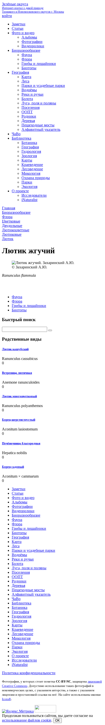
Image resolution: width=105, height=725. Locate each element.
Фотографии (22, 506)
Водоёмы (19, 555)
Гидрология (21, 616)
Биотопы (19, 310)
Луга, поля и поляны (29, 568)
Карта (16, 542)
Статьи (17, 493)
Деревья (18, 585)
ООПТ (17, 577)
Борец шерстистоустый (18, 419)
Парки (17, 647)
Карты (17, 625)
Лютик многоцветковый (19, 396)
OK (57, 720)
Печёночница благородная (21, 443)
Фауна (17, 297)
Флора (17, 301)
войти (7, 16)
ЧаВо (16, 599)
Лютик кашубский (15, 349)
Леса (16, 546)
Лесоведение (22, 634)
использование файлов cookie (26, 720)
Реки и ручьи (23, 559)
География (20, 537)
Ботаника (19, 607)
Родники (19, 581)
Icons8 (6, 699)
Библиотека (21, 603)
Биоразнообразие (26, 515)
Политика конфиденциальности (28, 673)
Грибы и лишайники (29, 306)
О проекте (20, 656)
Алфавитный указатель (31, 594)
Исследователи (24, 660)
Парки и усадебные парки (33, 550)
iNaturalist (20, 665)
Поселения (21, 572)
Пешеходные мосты (28, 590)
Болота (17, 564)
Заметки (18, 489)
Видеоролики (23, 511)
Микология (21, 638)
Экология (20, 651)
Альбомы (19, 502)
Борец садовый (13, 467)
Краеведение (22, 629)
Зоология (19, 621)
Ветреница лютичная (17, 373)
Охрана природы (26, 643)
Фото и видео (23, 498)
